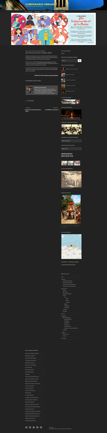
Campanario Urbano (40, 4)
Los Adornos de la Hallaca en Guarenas (32, 411)
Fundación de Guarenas (67, 280)
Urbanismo (65, 309)
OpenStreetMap (73, 258)
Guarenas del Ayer (68, 319)
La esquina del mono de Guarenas (31, 397)
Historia (64, 290)
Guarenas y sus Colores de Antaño (71, 328)
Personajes (66, 324)
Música (67, 300)
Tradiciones (66, 307)
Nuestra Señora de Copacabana (69, 286)
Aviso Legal (62, 11)
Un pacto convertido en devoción (31, 378)
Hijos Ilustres (65, 291)
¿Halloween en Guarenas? (30, 418)
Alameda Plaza (28, 392)
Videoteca (65, 329)
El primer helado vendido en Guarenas (32, 406)
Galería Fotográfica (66, 317)
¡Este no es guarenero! (29, 369)
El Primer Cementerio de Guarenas (32, 376)
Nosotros (56, 11)
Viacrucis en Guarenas (29, 385)
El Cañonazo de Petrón (29, 409)
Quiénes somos (66, 334)
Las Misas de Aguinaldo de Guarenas (32, 413)
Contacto (65, 335)
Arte (65, 297)
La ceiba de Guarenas (29, 395)
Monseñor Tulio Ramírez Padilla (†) (72, 69)
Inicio (26, 11)
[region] (71, 129)
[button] (71, 129)
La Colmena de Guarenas (30, 390)
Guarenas (30, 11)
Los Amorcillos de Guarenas (71, 80)
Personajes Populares (67, 293)
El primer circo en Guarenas (30, 365)
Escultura (68, 302)
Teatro (67, 298)
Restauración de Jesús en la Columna (32, 383)
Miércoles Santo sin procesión (31, 381)
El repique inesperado (29, 371)
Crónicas (44, 11)
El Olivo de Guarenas (29, 388)
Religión (65, 304)
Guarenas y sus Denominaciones (69, 284)
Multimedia (49, 11)
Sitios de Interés (67, 326)
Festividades (30, 100)
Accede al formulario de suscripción (68, 264)
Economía (65, 311)
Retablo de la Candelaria (70, 74)
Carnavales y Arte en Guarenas (31, 399)
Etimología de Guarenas (67, 282)
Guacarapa (27, 374)
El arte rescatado (28, 367)
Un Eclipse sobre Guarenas (30, 420)
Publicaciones (37, 11)
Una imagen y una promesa (70, 85)
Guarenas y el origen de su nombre (32, 404)
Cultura (64, 295)
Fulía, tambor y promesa (70, 91)
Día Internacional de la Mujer (44, 62)
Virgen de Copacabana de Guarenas (32, 415)
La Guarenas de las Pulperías (67, 188)
